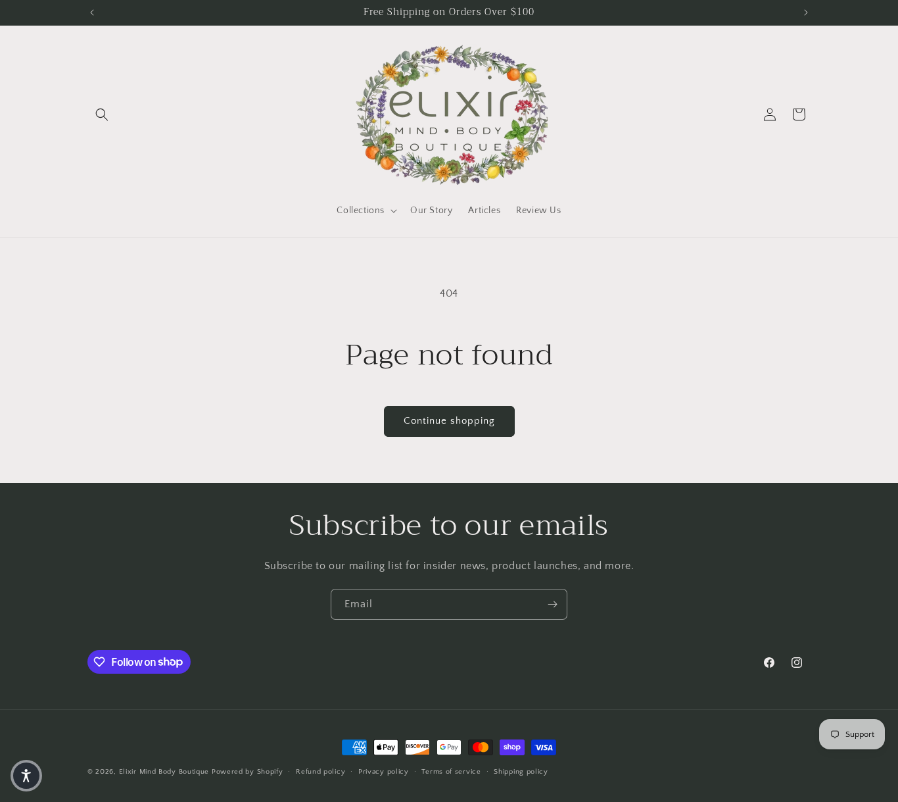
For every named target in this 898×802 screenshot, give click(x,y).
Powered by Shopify (247, 772)
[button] (101, 114)
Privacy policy (383, 771)
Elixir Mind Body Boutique (164, 772)
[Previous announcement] (92, 12)
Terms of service (451, 771)
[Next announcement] (806, 12)
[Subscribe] (552, 604)
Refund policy (320, 771)
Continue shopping (449, 420)
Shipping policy (521, 771)
